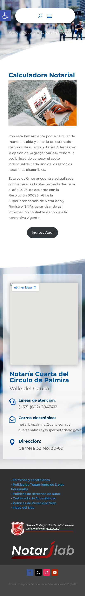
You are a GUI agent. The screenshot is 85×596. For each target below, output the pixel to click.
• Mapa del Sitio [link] (23, 507)
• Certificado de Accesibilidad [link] (33, 498)
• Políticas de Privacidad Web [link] (33, 503)
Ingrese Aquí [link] (42, 232)
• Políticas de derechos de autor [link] (35, 494)
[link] (5, 15)
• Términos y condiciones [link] (30, 480)
